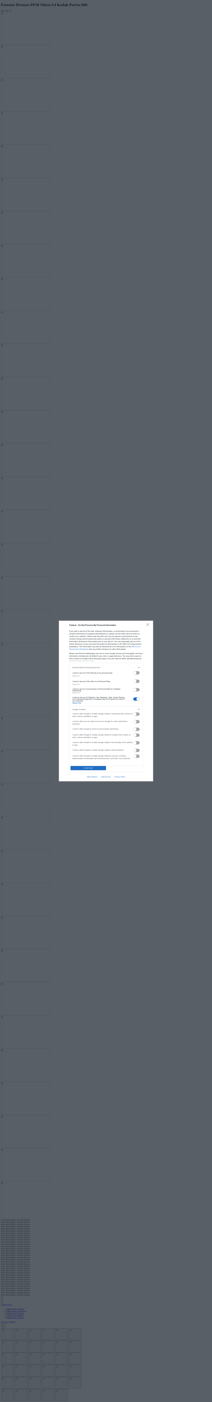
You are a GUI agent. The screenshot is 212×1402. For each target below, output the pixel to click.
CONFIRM (88, 768)
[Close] (148, 625)
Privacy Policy (120, 777)
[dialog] (106, 701)
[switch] (136, 672)
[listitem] (106, 667)
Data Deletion (92, 777)
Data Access (106, 777)
